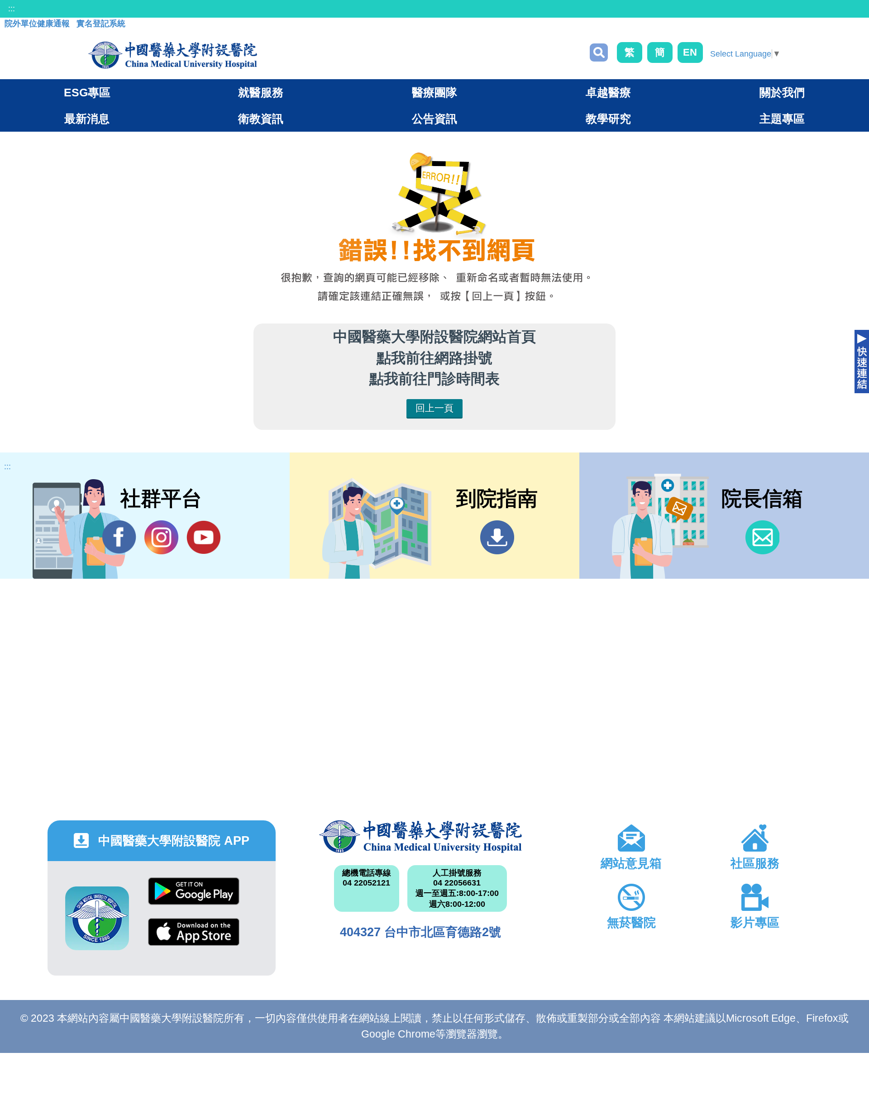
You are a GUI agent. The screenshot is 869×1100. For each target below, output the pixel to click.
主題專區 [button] (782, 118)
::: (11, 8)
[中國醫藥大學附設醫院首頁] (172, 55)
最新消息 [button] (87, 118)
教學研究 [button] (608, 118)
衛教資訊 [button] (260, 118)
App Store (193, 938)
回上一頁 (434, 408)
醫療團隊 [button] (434, 92)
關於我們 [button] (782, 92)
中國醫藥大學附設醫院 (420, 836)
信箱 (762, 537)
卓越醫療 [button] (608, 92)
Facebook (119, 537)
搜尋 (599, 52)
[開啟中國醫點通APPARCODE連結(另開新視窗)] (97, 918)
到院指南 (497, 537)
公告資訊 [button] (434, 118)
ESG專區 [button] (87, 92)
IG (161, 537)
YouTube (203, 537)
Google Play (193, 898)
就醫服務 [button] (260, 92)
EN (690, 52)
